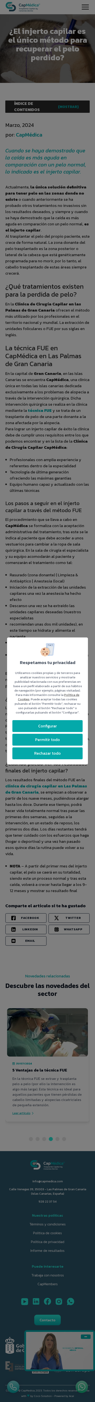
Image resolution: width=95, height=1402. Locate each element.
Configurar (47, 726)
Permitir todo (47, 740)
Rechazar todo (47, 753)
